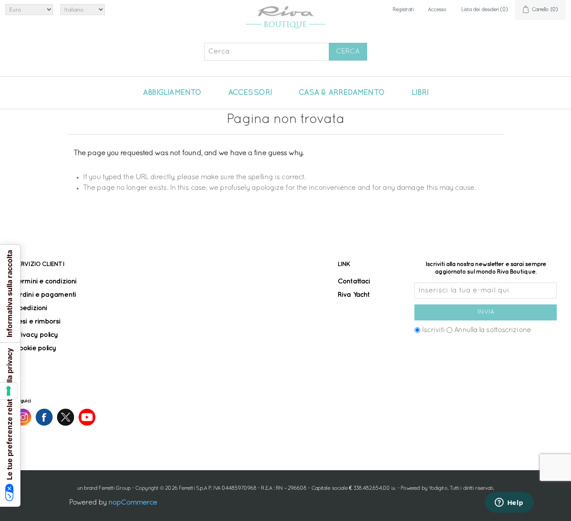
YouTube (87, 417)
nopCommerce (132, 503)
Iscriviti (433, 330)
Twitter (65, 417)
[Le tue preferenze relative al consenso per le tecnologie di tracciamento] (8, 390)
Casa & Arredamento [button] (341, 92)
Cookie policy (35, 348)
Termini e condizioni (45, 281)
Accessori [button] (250, 92)
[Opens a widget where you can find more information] (509, 503)
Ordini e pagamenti (45, 294)
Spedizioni (30, 308)
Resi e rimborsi (37, 321)
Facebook (44, 417)
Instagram (22, 417)
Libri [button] (420, 92)
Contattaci (354, 281)
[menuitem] (172, 92)
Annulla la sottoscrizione (492, 330)
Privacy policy (36, 335)
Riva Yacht (353, 294)
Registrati (403, 10)
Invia (485, 312)
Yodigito (438, 488)
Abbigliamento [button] (172, 92)
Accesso (437, 10)
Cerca (348, 52)
